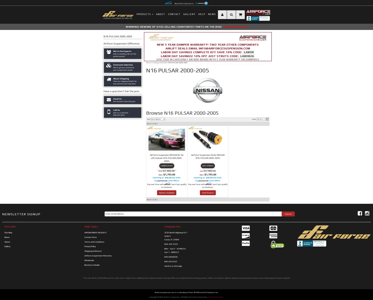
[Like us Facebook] (360, 213)
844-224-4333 (171, 244)
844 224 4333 (170, 261)
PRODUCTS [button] (144, 14)
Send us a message (173, 266)
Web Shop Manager (215, 297)
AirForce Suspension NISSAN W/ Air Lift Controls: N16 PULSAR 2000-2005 (167, 158)
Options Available (166, 193)
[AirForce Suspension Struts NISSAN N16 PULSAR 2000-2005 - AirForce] (195, 128)
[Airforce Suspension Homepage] (334, 232)
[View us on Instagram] (367, 213)
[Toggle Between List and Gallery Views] (265, 119)
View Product (208, 193)
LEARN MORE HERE (235, 26)
